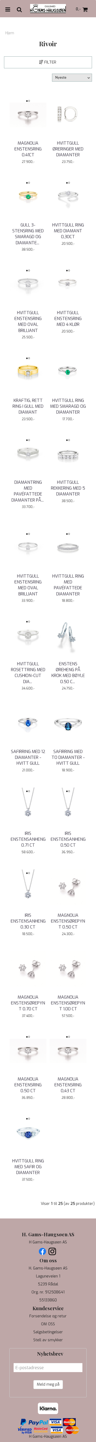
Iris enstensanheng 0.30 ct (28, 921)
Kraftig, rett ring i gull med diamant (28, 406)
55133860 (48, 1300)
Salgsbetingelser (48, 1332)
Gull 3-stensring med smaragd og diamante (28, 234)
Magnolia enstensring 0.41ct (28, 149)
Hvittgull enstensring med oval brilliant (28, 321)
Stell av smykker (48, 1340)
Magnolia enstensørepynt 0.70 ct (28, 1003)
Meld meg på (48, 1384)
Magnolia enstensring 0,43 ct (68, 1085)
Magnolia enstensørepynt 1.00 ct (68, 1003)
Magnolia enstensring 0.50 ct (28, 1085)
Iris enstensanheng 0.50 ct (68, 839)
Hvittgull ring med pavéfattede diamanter (68, 585)
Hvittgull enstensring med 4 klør (68, 318)
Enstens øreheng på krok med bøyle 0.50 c (68, 672)
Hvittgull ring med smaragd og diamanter (68, 406)
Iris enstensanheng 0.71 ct (28, 839)
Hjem (9, 33)
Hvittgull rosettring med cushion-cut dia (28, 672)
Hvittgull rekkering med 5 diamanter (68, 488)
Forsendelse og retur (48, 1316)
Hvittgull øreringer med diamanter (68, 149)
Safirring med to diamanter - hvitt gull (68, 757)
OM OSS (48, 1324)
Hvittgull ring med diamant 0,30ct (68, 231)
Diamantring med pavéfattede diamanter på (28, 491)
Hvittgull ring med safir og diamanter (28, 1167)
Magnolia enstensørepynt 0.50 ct (68, 921)
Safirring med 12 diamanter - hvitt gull (28, 757)
